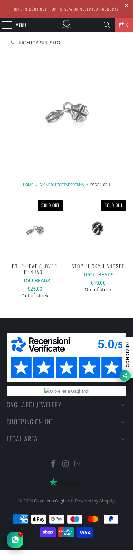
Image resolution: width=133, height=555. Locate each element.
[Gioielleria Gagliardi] (66, 25)
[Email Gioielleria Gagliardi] (78, 464)
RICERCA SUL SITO (38, 42)
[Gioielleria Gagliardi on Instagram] (66, 464)
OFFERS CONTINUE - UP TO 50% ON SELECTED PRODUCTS (66, 9)
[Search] (106, 25)
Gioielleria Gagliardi (53, 501)
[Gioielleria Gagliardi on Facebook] (54, 464)
